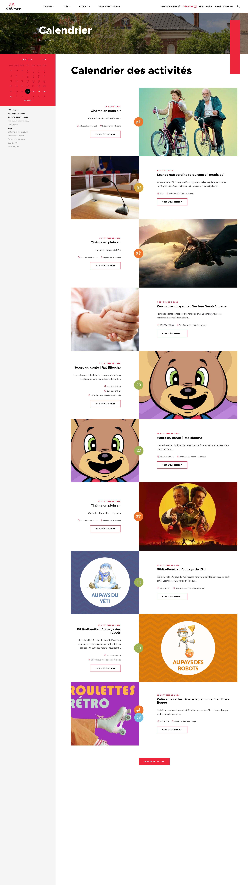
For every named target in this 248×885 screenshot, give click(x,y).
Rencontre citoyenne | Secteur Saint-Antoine (192, 306)
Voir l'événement (105, 134)
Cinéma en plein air (106, 111)
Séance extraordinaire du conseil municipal (190, 174)
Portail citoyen (222, 6)
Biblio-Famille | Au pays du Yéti (181, 569)
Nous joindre (205, 6)
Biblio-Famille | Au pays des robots (99, 631)
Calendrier (49, 40)
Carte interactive (168, 6)
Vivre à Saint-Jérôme (109, 6)
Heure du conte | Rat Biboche (98, 367)
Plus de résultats (154, 761)
